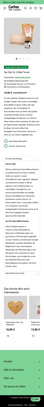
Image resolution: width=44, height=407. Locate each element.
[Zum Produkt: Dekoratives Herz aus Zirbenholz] (15, 307)
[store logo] (14, 8)
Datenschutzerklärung (15, 405)
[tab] (22, 159)
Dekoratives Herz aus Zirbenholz (14, 323)
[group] (22, 318)
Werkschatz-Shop (22, 77)
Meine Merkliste (36, 8)
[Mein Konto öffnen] (30, 8)
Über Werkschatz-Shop (15, 273)
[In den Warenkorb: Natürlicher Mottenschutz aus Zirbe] (33, 336)
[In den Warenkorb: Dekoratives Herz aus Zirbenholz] (8, 336)
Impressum (32, 405)
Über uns (22, 378)
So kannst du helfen (22, 386)
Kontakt (22, 361)
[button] (16, 60)
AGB (25, 405)
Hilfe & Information (22, 369)
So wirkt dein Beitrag (14, 158)
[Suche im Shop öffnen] (25, 8)
